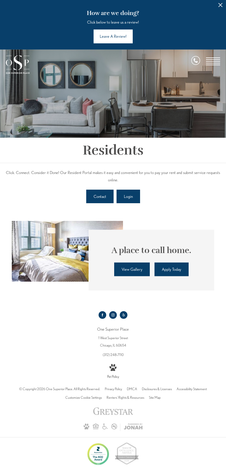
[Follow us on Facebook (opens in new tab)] (102, 315)
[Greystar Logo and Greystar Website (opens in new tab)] (113, 414)
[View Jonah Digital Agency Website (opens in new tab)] (133, 427)
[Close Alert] (220, 6)
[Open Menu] (213, 61)
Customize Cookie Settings (83, 397)
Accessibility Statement (192, 389)
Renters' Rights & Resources (125, 397)
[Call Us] (195, 61)
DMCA (132, 389)
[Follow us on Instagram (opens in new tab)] (113, 315)
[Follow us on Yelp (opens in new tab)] (123, 315)
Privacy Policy (113, 389)
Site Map (155, 397)
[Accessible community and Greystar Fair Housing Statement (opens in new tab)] (105, 428)
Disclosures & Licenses (157, 389)
